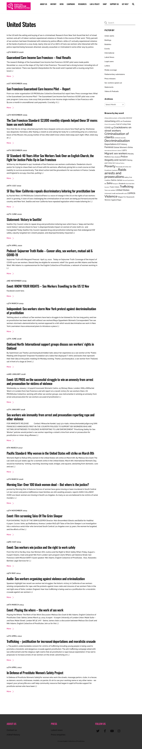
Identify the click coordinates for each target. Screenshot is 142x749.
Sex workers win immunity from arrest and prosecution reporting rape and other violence (50, 416)
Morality (131, 154)
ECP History (122, 144)
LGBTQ (124, 150)
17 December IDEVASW (125, 118)
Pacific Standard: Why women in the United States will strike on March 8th (50, 453)
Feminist (109, 147)
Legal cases (109, 61)
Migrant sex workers (116, 153)
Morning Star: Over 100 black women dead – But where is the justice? (48, 484)
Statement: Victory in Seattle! (24, 219)
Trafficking (126, 186)
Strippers (115, 183)
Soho (109, 183)
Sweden (107, 187)
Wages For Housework (126, 197)
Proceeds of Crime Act (123, 167)
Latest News (109, 57)
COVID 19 (109, 127)
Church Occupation (110, 124)
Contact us (12, 730)
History (53, 4)
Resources (82, 4)
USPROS (131, 193)
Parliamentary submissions (115, 74)
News (62, 4)
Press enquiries (58, 734)
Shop (105, 4)
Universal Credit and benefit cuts (116, 193)
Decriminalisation (117, 140)
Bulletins (108, 44)
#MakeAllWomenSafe (111, 118)
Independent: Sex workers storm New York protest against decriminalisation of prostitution (51, 310)
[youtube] (112, 731)
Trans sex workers (110, 190)
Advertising (110, 121)
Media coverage (111, 70)
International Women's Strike (113, 150)
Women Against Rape (113, 200)
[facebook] (105, 731)
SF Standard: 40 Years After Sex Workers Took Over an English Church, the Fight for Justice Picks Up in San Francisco (50, 157)
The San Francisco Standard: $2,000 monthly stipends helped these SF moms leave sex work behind (52, 122)
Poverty (110, 166)
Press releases (110, 79)
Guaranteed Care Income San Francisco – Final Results (39, 57)
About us (43, 4)
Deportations (111, 144)
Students (122, 184)
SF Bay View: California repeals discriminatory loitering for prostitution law (51, 190)
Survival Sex (130, 183)
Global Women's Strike (123, 147)
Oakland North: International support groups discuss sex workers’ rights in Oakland (50, 346)
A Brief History (13, 734)
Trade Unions (114, 187)
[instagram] (119, 731)
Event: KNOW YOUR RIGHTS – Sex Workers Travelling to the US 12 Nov (48, 286)
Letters (107, 66)
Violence (111, 196)
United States (122, 190)
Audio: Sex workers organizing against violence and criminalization (46, 578)
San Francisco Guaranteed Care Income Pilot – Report (38, 88)
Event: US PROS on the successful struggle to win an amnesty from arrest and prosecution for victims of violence (50, 381)
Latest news (57, 730)
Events (107, 49)
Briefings (108, 40)
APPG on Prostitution (123, 121)
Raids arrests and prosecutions (115, 173)
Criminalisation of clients (117, 135)
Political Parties (119, 163)
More (9, 76)
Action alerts (109, 36)
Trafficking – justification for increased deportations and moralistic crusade (51, 641)
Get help (125, 4)
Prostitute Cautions (111, 170)
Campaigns (71, 4)
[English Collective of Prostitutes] (19, 9)
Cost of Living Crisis (123, 124)
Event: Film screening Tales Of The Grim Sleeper (34, 515)
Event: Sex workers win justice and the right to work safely (41, 547)
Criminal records (119, 138)
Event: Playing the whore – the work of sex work (35, 609)
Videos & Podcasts (112, 91)
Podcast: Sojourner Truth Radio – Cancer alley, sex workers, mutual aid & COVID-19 (50, 252)
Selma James (116, 180)
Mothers (108, 157)
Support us (114, 4)
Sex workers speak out (113, 83)
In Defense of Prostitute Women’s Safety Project (35, 672)
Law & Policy (95, 4)
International (109, 53)
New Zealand (115, 157)
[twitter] (98, 731)
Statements (109, 87)
